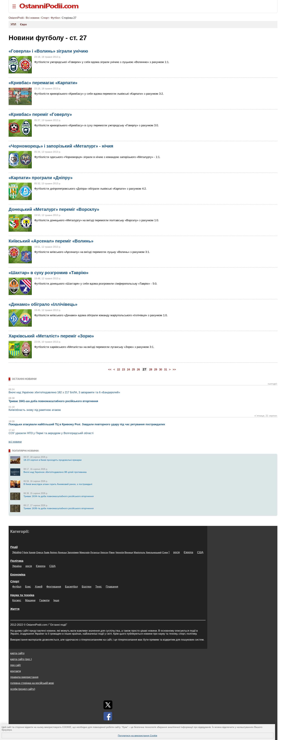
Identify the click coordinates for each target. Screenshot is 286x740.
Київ (26, 552)
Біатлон (86, 586)
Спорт (45, 17)
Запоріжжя (73, 552)
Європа (188, 552)
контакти (15, 671)
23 (123, 369)
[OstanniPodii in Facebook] (108, 716)
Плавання (112, 586)
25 (133, 369)
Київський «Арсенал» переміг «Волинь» (51, 240)
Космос (16, 600)
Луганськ (95, 552)
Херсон (104, 552)
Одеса (39, 552)
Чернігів (119, 552)
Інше (56, 600)
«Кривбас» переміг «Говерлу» (40, 114)
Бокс (28, 586)
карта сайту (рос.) (21, 659)
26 (138, 369)
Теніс (98, 586)
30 (160, 369)
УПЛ (13, 24)
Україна (17, 552)
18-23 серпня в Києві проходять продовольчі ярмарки (53, 460)
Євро (23, 24)
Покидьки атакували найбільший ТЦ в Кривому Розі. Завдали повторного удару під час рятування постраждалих (87, 424)
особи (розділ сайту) (22, 689)
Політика (16, 560)
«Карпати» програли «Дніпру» (40, 177)
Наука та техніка (22, 595)
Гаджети (44, 600)
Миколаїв (84, 552)
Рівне (112, 552)
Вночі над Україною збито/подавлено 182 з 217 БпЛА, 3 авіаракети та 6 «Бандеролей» (64, 392)
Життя (15, 609)
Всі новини (32, 17)
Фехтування (53, 586)
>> (174, 369)
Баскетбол (71, 586)
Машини (30, 600)
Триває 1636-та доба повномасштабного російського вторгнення (59, 508)
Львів (46, 552)
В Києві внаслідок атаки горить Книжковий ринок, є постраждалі (58, 484)
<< (109, 369)
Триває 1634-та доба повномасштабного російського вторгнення (59, 496)
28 (150, 369)
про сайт (15, 665)
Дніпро (53, 552)
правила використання (24, 677)
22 (118, 369)
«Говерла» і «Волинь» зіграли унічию (48, 51)
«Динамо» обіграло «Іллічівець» (43, 304)
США (200, 552)
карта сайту (17, 653)
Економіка (17, 574)
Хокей (38, 586)
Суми (165, 552)
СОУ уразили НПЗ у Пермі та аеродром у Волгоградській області (51, 433)
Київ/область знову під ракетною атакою (35, 410)
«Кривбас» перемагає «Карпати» (43, 82)
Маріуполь (139, 552)
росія (176, 552)
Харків (32, 552)
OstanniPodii (16, 17)
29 (155, 369)
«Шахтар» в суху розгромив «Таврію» (48, 272)
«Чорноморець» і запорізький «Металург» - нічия (61, 146)
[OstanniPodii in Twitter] (108, 705)
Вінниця (128, 552)
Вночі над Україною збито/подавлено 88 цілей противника (55, 472)
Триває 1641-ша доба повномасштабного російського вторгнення (53, 401)
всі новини (15, 441)
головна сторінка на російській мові (32, 683)
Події (14, 547)
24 (128, 369)
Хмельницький (154, 552)
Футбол (55, 17)
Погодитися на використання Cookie (137, 735)
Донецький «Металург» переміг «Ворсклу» (54, 209)
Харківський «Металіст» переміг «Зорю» (51, 335)
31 (165, 369)
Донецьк (62, 552)
